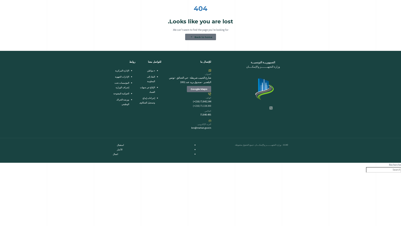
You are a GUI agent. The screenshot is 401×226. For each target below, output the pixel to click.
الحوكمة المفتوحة (121, 93)
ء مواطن (151, 70)
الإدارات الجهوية (122, 76)
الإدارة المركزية (122, 70)
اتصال (115, 154)
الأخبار (119, 149)
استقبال (120, 145)
